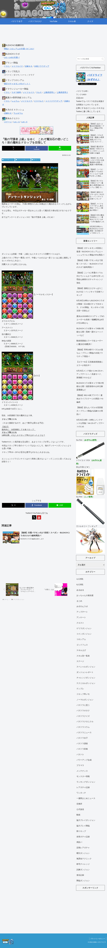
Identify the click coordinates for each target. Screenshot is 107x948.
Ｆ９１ (7, 66)
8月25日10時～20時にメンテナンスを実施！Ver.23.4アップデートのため (90, 423)
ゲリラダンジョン (9, 159)
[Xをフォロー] (34, 517)
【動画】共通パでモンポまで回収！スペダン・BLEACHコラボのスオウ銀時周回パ (89, 263)
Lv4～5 (24, 122)
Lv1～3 (16, 122)
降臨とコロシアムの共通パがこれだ (19, 49)
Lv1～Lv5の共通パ (12, 57)
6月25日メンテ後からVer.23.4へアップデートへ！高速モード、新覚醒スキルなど (89, 374)
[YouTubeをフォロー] (39, 517)
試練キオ (28, 66)
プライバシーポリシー (97, 939)
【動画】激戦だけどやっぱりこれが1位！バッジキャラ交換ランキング (90, 291)
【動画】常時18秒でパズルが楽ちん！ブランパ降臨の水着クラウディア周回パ (89, 353)
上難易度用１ (49, 92)
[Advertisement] (36, 36)
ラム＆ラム (18, 113)
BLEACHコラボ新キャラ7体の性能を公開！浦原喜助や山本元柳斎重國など (90, 386)
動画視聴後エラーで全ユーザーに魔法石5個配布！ (89, 342)
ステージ (8, 122)
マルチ (39, 92)
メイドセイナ (17, 66)
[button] (102, 59)
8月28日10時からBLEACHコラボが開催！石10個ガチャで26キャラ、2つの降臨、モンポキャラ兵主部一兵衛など (90, 306)
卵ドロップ (36, 159)
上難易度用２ (62, 92)
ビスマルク (39, 101)
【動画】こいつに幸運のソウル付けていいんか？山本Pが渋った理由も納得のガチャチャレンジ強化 (90, 278)
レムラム (15, 101)
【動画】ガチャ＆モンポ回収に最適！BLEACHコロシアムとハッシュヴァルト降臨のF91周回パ (90, 251)
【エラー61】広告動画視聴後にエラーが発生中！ (89, 363)
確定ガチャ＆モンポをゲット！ (17, 84)
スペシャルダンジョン (23, 159)
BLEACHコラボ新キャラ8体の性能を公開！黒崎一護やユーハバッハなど (90, 331)
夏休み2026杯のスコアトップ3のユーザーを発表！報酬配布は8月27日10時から (90, 319)
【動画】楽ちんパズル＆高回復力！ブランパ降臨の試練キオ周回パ (89, 410)
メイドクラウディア (53, 101)
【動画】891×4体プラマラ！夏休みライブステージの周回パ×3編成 (89, 398)
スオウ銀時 (16, 92)
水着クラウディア (41, 66)
